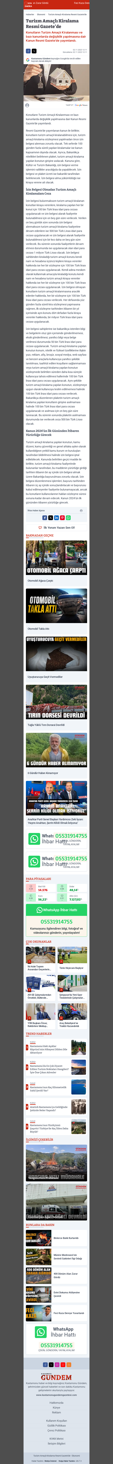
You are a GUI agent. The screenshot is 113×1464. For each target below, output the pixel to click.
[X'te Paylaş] (34, 51)
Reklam (56, 1412)
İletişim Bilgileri (56, 1443)
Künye (56, 1407)
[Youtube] (63, 1364)
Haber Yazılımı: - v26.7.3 (57, 1461)
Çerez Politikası (56, 1430)
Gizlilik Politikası (56, 1425)
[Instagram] (57, 1364)
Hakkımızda (56, 1402)
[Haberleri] (84, 510)
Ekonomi (41, 14)
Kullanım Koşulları (56, 1420)
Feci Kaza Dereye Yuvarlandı (57, 3)
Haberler (30, 14)
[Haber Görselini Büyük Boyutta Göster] (56, 82)
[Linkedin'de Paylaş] (56, 517)
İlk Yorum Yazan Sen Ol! (59, 527)
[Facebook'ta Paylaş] (28, 51)
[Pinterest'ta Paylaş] (62, 517)
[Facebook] (45, 1364)
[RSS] (69, 1364)
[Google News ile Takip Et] (81, 105)
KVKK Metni (56, 1438)
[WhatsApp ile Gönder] (68, 517)
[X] (51, 1364)
